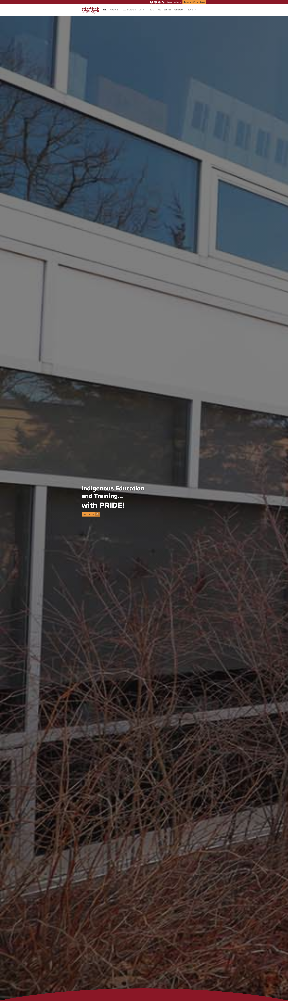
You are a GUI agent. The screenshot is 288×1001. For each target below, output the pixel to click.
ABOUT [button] (142, 10)
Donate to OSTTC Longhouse (194, 2)
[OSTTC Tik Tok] (163, 2)
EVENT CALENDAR (129, 10)
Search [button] (191, 10)
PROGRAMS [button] (114, 10)
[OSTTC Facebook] (151, 2)
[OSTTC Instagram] (155, 2)
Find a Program (88, 514)
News (152, 10)
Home (104, 10)
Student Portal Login (174, 2)
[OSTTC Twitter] (159, 2)
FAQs (159, 10)
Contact (167, 10)
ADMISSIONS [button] (179, 10)
